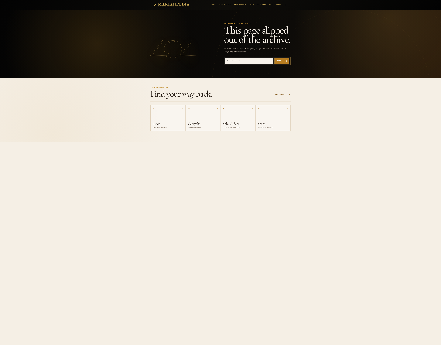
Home (213, 5)
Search (281, 61)
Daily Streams (240, 5)
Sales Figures (224, 5)
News (252, 5)
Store (278, 5)
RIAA (271, 5)
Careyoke (261, 5)
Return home (283, 94)
